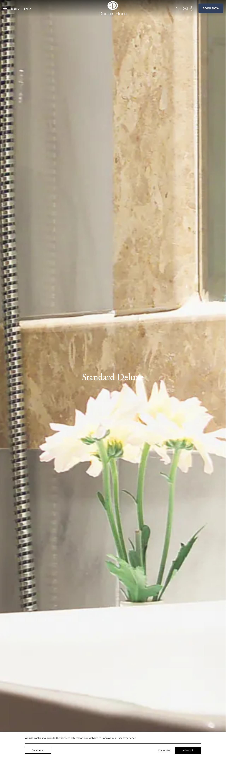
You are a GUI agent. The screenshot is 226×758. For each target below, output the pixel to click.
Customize (164, 750)
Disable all (38, 750)
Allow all (188, 750)
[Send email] (185, 8)
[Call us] (178, 8)
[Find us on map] (191, 8)
